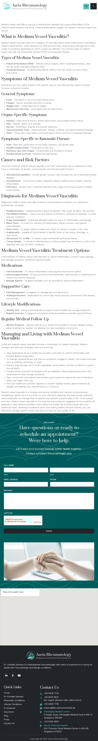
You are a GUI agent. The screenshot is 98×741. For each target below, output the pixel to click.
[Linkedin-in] (6, 675)
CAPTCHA (8, 513)
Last (52, 475)
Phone (54, 479)
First (6, 475)
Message (9, 490)
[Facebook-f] (12, 675)
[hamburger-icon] (86, 6)
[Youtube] (19, 675)
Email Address (12, 479)
